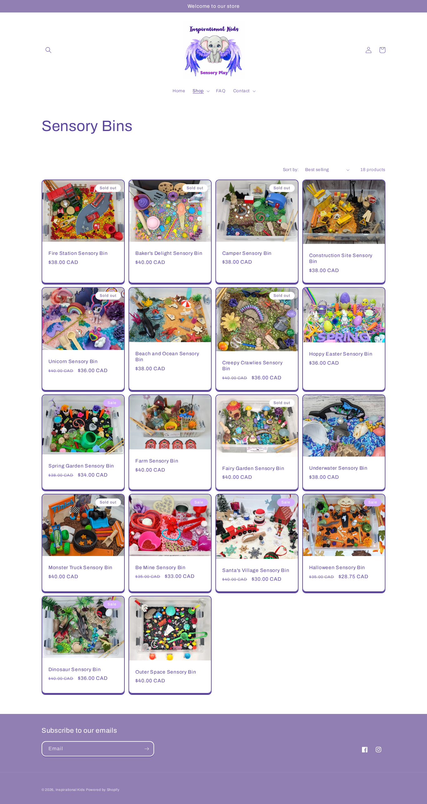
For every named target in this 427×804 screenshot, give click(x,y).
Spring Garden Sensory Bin (81, 465)
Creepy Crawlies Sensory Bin (252, 365)
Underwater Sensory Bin (338, 468)
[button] (48, 50)
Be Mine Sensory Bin (160, 567)
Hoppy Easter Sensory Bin (340, 353)
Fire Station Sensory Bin (78, 253)
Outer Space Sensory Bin (165, 672)
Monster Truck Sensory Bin (80, 567)
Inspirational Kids (70, 789)
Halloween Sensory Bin (337, 567)
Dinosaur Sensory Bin (74, 669)
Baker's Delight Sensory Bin (168, 253)
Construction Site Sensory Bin (341, 258)
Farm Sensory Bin (156, 460)
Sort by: (291, 169)
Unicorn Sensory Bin (73, 361)
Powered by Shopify (103, 789)
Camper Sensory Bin (247, 253)
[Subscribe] (146, 748)
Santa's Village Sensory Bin (255, 570)
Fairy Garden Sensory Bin (253, 468)
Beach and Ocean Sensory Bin (167, 356)
